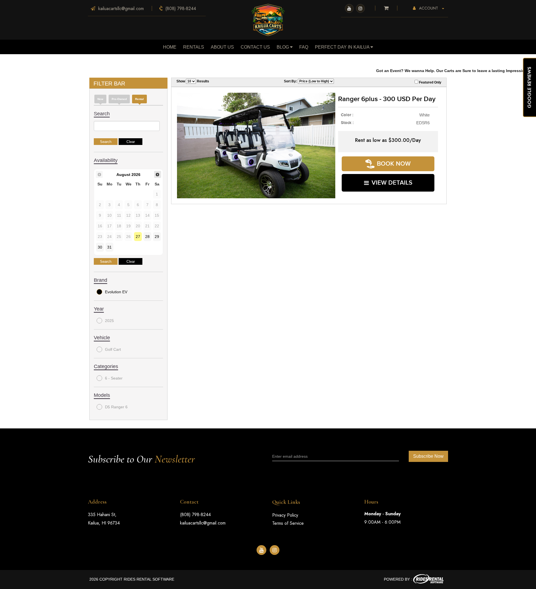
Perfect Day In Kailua (342, 47)
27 (138, 236)
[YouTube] (349, 8)
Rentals (193, 47)
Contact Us (255, 47)
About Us (222, 47)
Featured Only (429, 82)
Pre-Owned (119, 99)
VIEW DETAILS (392, 183)
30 (100, 247)
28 (147, 236)
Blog (283, 47)
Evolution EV (116, 292)
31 (109, 247)
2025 (109, 320)
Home (169, 47)
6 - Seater (114, 378)
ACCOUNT (428, 8)
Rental (139, 99)
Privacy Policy (285, 515)
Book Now (394, 164)
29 (157, 236)
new (100, 99)
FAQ (303, 47)
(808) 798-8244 (195, 514)
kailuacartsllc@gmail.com (203, 523)
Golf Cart (113, 349)
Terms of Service (288, 523)
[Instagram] (360, 8)
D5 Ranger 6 (116, 407)
